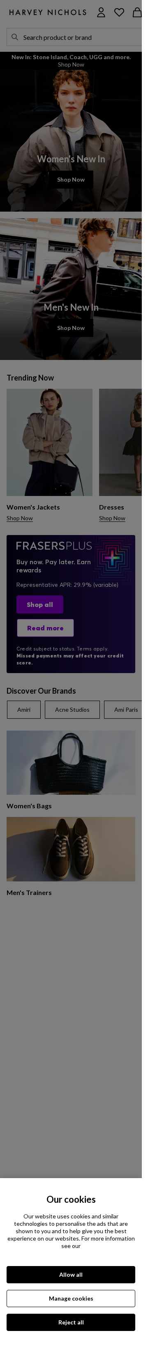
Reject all (71, 1322)
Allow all (71, 1274)
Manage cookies (71, 1298)
